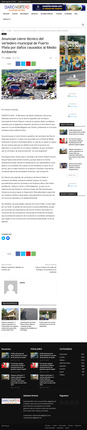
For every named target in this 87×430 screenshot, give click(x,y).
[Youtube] (84, 1)
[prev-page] (3, 335)
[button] (82, 24)
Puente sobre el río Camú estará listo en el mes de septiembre (47, 324)
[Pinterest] (28, 63)
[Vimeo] (81, 1)
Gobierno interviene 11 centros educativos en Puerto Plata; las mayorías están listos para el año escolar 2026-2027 (10, 326)
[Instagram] (74, 1)
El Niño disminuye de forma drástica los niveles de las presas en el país (77, 132)
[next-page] (6, 335)
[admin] (3, 58)
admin (8, 58)
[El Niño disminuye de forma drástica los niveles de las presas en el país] (63, 132)
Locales (9, 31)
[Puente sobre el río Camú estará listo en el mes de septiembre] (47, 314)
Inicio (3, 31)
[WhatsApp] (33, 63)
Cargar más (72, 175)
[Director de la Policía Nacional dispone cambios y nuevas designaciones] (63, 165)
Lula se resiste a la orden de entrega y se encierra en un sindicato (45, 269)
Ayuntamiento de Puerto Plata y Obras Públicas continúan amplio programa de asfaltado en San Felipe (28, 326)
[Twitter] (78, 1)
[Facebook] (71, 1)
